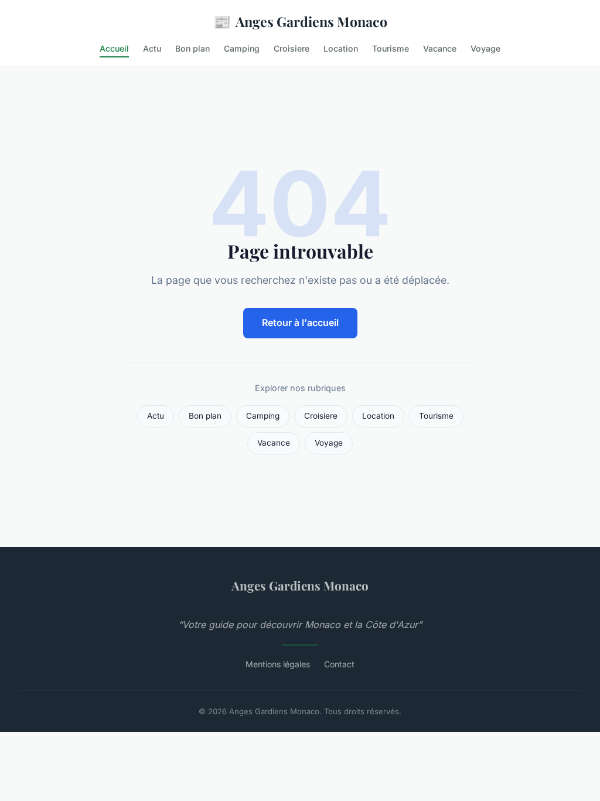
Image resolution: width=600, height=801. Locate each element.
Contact (339, 664)
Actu (152, 48)
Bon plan (192, 48)
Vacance (439, 48)
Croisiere (291, 48)
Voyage (485, 48)
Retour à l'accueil (300, 322)
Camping (242, 48)
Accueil (114, 48)
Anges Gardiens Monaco (300, 21)
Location (340, 48)
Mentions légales (278, 664)
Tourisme (390, 48)
